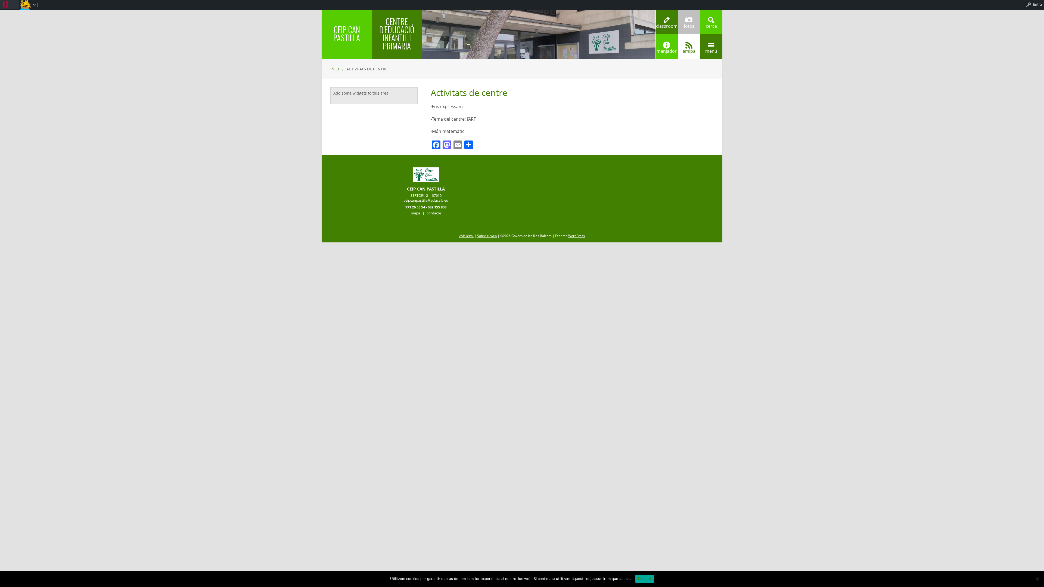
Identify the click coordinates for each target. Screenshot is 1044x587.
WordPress (576, 235)
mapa (415, 213)
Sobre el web (487, 235)
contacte (434, 213)
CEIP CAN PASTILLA (346, 33)
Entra (1037, 4)
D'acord (644, 578)
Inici (334, 68)
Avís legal (466, 235)
